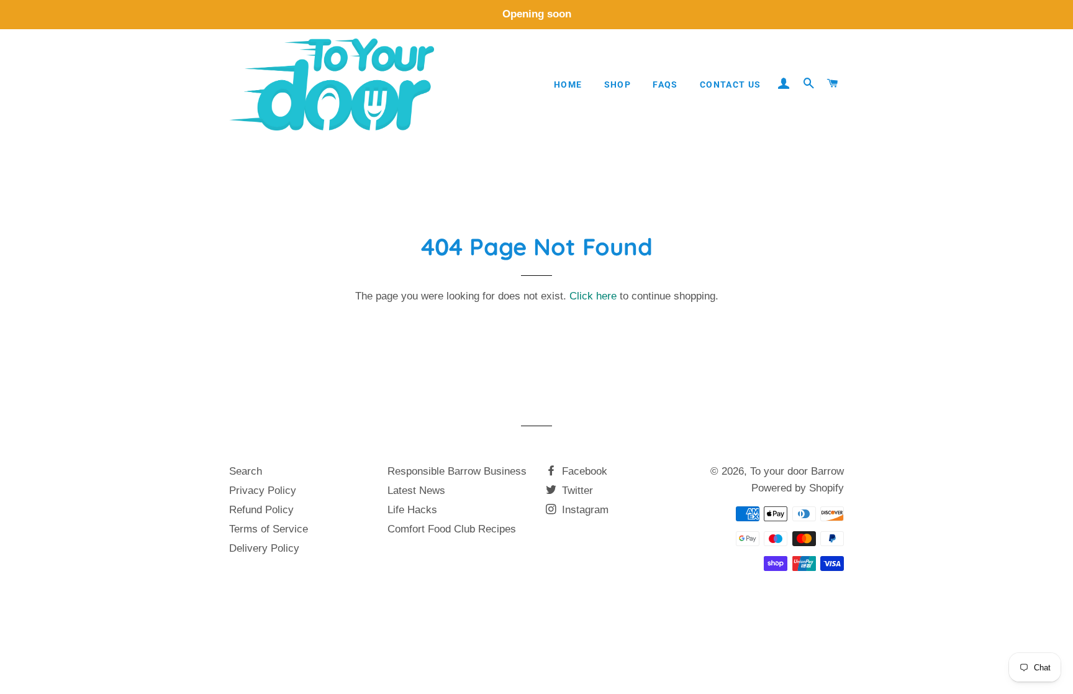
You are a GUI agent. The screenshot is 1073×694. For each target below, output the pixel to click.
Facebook (583, 471)
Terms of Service (268, 529)
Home (568, 84)
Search (245, 471)
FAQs (665, 84)
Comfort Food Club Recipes (451, 529)
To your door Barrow (797, 471)
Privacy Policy (262, 490)
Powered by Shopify (797, 488)
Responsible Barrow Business (457, 471)
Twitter (576, 490)
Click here (593, 296)
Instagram (584, 510)
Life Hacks (412, 510)
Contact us (730, 84)
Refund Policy (261, 510)
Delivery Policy (264, 548)
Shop (618, 84)
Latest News (416, 490)
